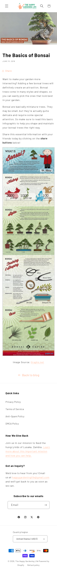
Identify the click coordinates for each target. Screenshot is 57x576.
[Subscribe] (45, 505)
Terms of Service (15, 409)
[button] (6, 6)
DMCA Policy (12, 423)
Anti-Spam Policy (15, 416)
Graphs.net (37, 362)
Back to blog (30, 375)
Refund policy (33, 565)
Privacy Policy (13, 401)
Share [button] (8, 70)
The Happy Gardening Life (26, 561)
